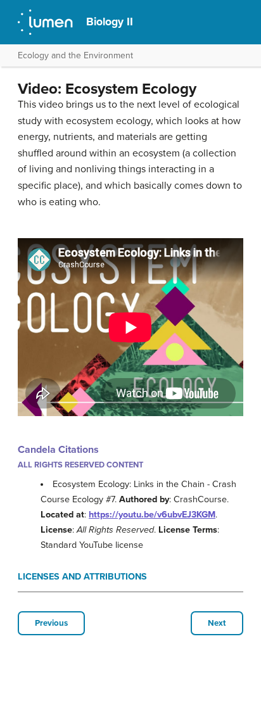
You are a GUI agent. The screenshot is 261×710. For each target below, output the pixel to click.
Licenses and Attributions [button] (82, 576)
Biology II (109, 22)
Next (217, 623)
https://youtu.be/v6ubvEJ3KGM (152, 514)
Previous (51, 623)
